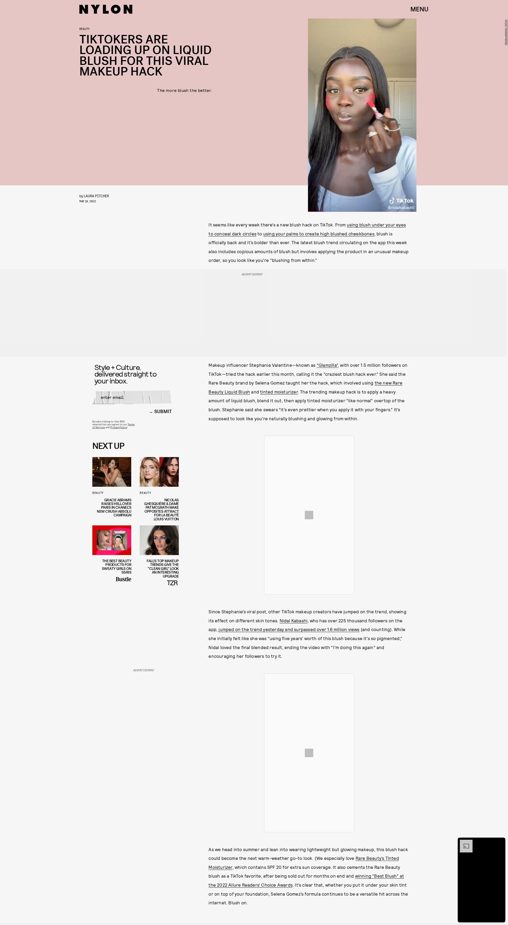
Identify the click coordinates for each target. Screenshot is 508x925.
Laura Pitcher (96, 196)
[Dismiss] (499, 842)
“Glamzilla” (327, 365)
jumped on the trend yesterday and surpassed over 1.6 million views (289, 629)
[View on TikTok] (309, 515)
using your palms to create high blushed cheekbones (318, 233)
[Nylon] (105, 9)
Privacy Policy (118, 427)
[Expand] (463, 842)
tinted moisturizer (279, 391)
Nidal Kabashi (294, 620)
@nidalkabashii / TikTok (505, 32)
